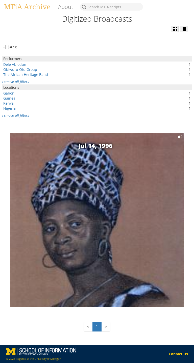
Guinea (9, 98)
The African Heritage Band (25, 74)
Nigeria (9, 108)
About (65, 6)
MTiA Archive (27, 6)
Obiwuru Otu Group (20, 69)
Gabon (8, 93)
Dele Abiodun (14, 64)
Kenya (8, 103)
